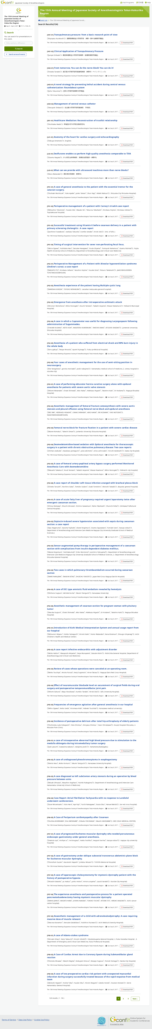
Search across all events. (17, 54)
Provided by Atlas (117, 1024)
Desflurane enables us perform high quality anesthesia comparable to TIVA (92, 153)
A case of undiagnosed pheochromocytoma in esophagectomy (85, 759)
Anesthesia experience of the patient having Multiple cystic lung (87, 285)
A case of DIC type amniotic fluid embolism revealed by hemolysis (87, 589)
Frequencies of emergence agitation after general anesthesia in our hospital (93, 704)
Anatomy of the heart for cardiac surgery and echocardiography (86, 137)
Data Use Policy (25, 1020)
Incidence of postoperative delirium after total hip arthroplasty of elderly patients (96, 721)
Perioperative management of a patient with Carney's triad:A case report (91, 206)
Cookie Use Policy (41, 1020)
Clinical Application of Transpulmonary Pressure (78, 51)
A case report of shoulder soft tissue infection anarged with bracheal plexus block (96, 483)
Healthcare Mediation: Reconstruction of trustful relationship (85, 120)
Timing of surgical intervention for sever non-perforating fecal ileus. (89, 244)
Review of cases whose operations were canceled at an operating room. (90, 668)
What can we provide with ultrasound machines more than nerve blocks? (91, 170)
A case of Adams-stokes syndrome (71, 935)
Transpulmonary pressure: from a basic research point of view (86, 34)
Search (10, 32)
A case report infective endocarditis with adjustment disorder (85, 649)
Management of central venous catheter (75, 103)
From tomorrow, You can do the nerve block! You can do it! (83, 68)
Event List (43, 20)
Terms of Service (9, 1020)
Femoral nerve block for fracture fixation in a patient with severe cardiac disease (95, 427)
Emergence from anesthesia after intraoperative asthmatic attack (88, 302)
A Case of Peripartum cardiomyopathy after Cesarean (81, 817)
